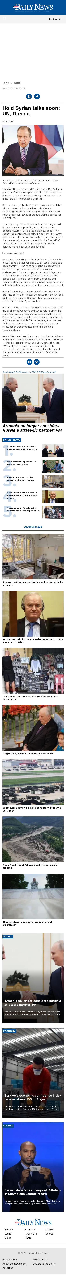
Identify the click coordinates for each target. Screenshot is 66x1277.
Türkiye (9, 1230)
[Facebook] (29, 96)
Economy (30, 1230)
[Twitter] (37, 96)
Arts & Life (31, 1234)
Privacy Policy (9, 1260)
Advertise (7, 1268)
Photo (28, 1238)
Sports (49, 1234)
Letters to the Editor (44, 1264)
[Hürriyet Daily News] (33, 7)
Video (8, 1238)
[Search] (50, 19)
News (5, 83)
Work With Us (40, 1260)
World (17, 83)
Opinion (50, 1230)
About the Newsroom (14, 1264)
